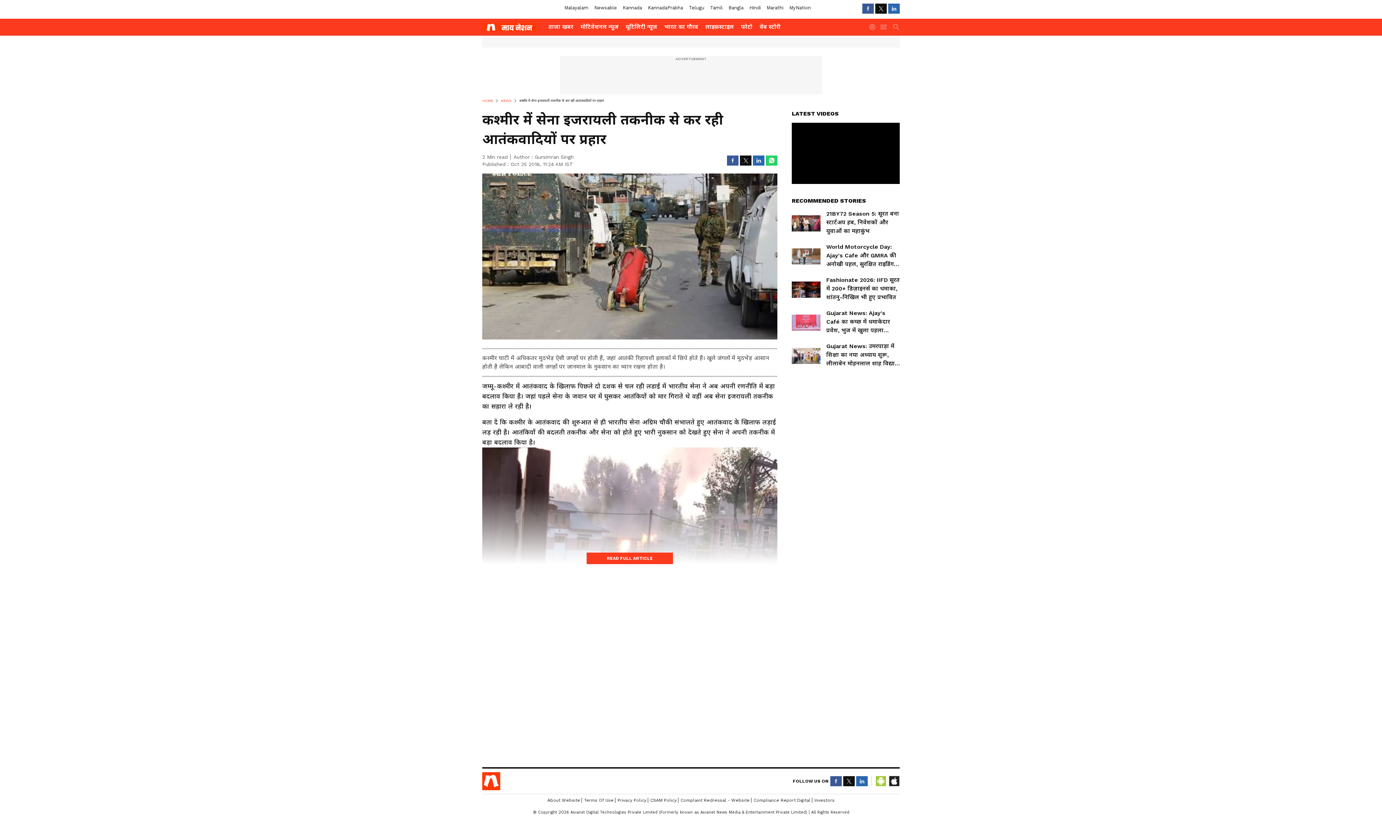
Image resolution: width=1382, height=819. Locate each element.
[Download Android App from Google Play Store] (881, 781)
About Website (563, 800)
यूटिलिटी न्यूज (641, 26)
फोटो (747, 26)
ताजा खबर (560, 26)
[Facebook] (868, 9)
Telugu (696, 7)
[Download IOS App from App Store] (894, 781)
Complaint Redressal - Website (715, 800)
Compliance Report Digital (782, 800)
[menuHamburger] (884, 27)
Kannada (632, 7)
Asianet (491, 781)
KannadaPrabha (665, 7)
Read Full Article (630, 558)
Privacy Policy (632, 800)
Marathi (775, 7)
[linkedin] (894, 9)
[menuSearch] (896, 27)
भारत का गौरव (681, 26)
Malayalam (576, 7)
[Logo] (512, 27)
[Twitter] (881, 9)
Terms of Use (599, 800)
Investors (824, 800)
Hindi (755, 7)
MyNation (800, 7)
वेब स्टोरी (770, 26)
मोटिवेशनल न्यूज (600, 26)
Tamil (716, 7)
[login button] (874, 27)
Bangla (736, 7)
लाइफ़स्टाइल (719, 26)
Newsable (605, 7)
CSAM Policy (663, 800)
